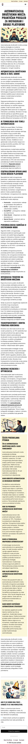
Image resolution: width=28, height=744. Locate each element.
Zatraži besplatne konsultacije (11, 664)
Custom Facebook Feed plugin (11, 317)
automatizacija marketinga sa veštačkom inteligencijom (10, 269)
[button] (25, 4)
